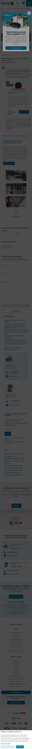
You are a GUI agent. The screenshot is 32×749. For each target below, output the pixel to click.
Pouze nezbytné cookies (7, 746)
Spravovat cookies (6, 743)
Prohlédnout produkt (16, 48)
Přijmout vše (20, 746)
